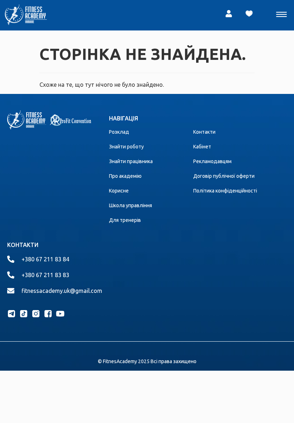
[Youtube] (60, 313)
